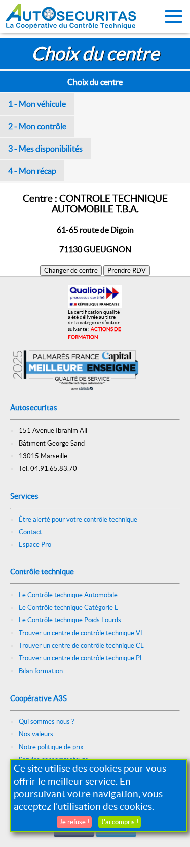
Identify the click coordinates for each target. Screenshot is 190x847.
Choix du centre (95, 81)
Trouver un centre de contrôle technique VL (81, 633)
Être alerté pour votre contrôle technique (78, 519)
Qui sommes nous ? (46, 721)
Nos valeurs (36, 734)
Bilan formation (41, 671)
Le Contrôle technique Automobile (68, 595)
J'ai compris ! (119, 822)
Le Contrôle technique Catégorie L (68, 607)
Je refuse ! (74, 822)
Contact (30, 532)
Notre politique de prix (51, 747)
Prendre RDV (126, 270)
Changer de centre (71, 270)
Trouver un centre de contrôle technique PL (81, 658)
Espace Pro (35, 544)
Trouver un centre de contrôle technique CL (81, 645)
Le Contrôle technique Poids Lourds (70, 620)
